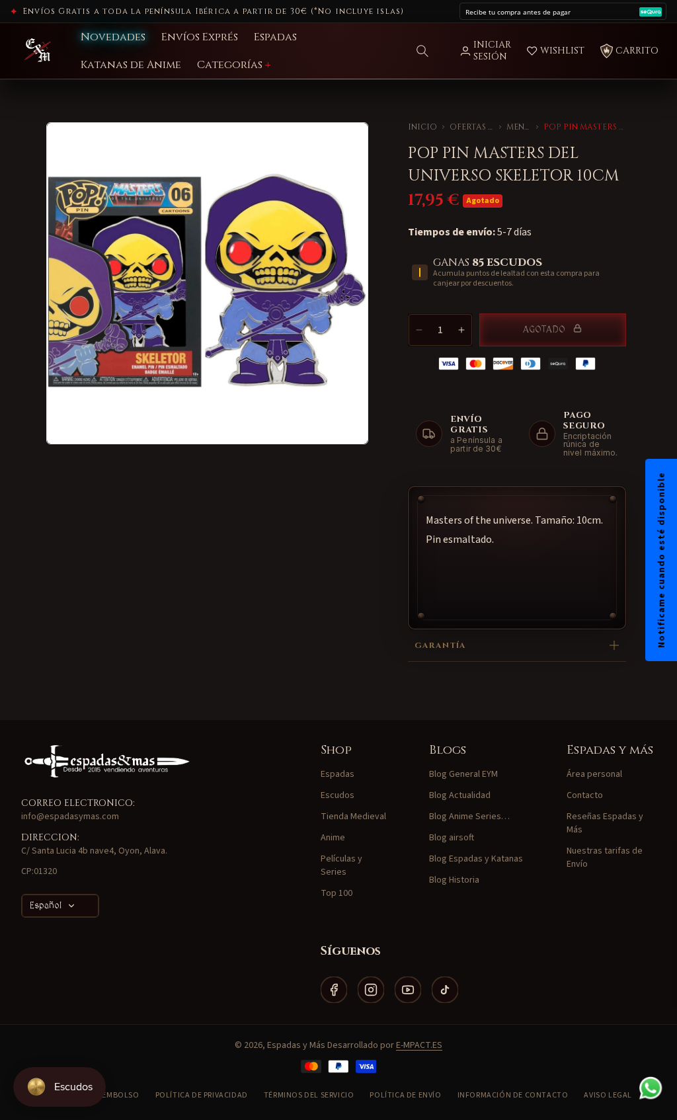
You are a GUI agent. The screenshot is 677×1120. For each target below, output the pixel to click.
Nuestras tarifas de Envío (605, 857)
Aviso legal (608, 1095)
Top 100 (336, 893)
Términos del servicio (309, 1095)
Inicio (422, 127)
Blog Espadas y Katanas (476, 858)
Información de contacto (513, 1095)
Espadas (337, 774)
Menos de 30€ (518, 127)
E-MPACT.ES (419, 1045)
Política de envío (405, 1095)
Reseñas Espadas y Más (605, 823)
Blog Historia (454, 880)
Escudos (337, 795)
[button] (422, 51)
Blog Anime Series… (469, 816)
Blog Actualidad (460, 795)
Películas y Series (341, 865)
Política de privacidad (201, 1095)
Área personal (594, 774)
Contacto (585, 795)
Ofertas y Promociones (472, 127)
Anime (333, 837)
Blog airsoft (451, 837)
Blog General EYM (463, 774)
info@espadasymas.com (70, 816)
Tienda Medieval (353, 816)
